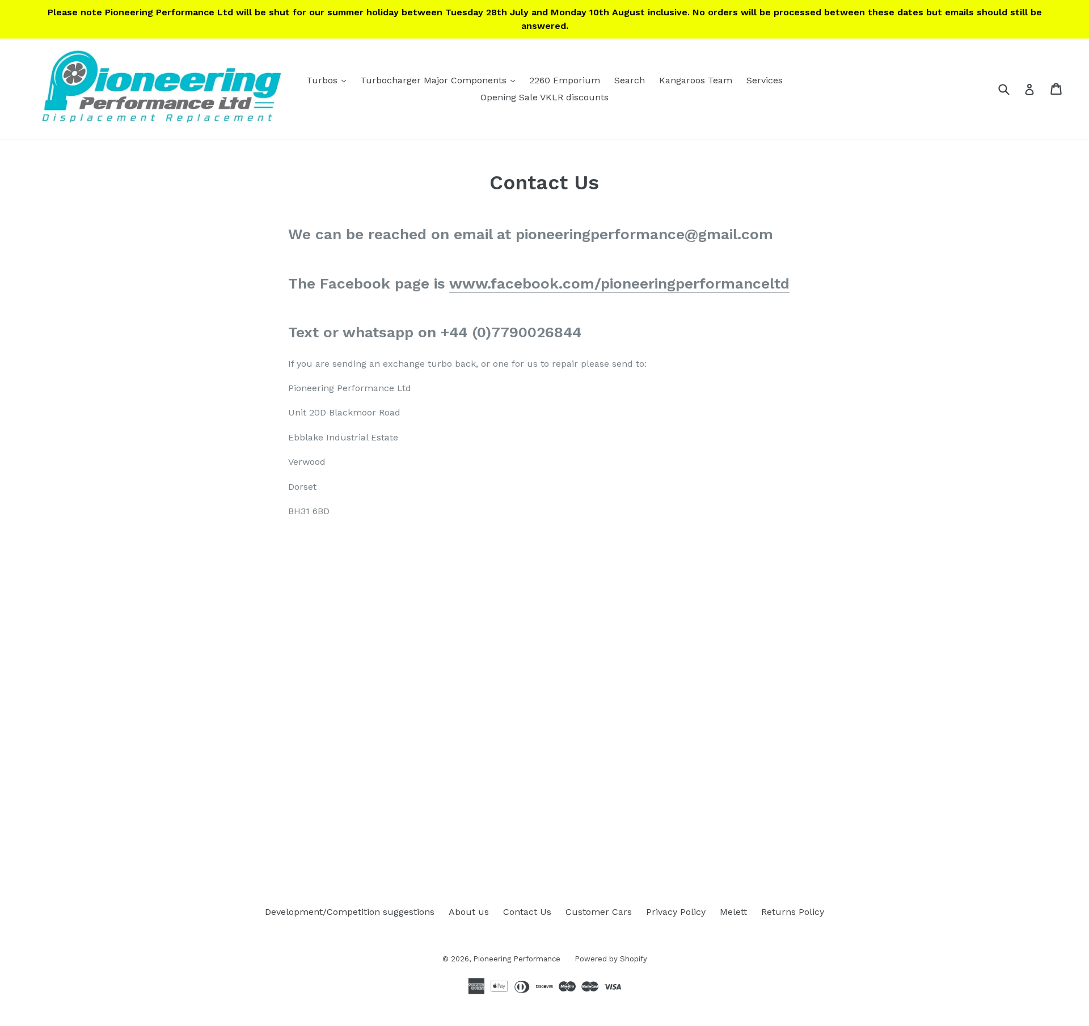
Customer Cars (598, 911)
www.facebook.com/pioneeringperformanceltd (619, 283)
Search (629, 80)
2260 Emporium (564, 80)
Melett (733, 911)
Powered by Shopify (611, 959)
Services (764, 80)
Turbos (329, 80)
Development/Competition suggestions (349, 911)
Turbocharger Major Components (440, 80)
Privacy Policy (676, 911)
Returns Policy (792, 911)
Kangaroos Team (695, 80)
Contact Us (527, 911)
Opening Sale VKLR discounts (544, 97)
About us (469, 911)
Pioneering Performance (516, 959)
